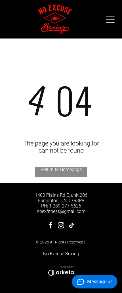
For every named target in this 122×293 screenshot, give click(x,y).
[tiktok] (71, 226)
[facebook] (50, 226)
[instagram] (61, 226)
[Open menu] (110, 19)
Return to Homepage (61, 169)
